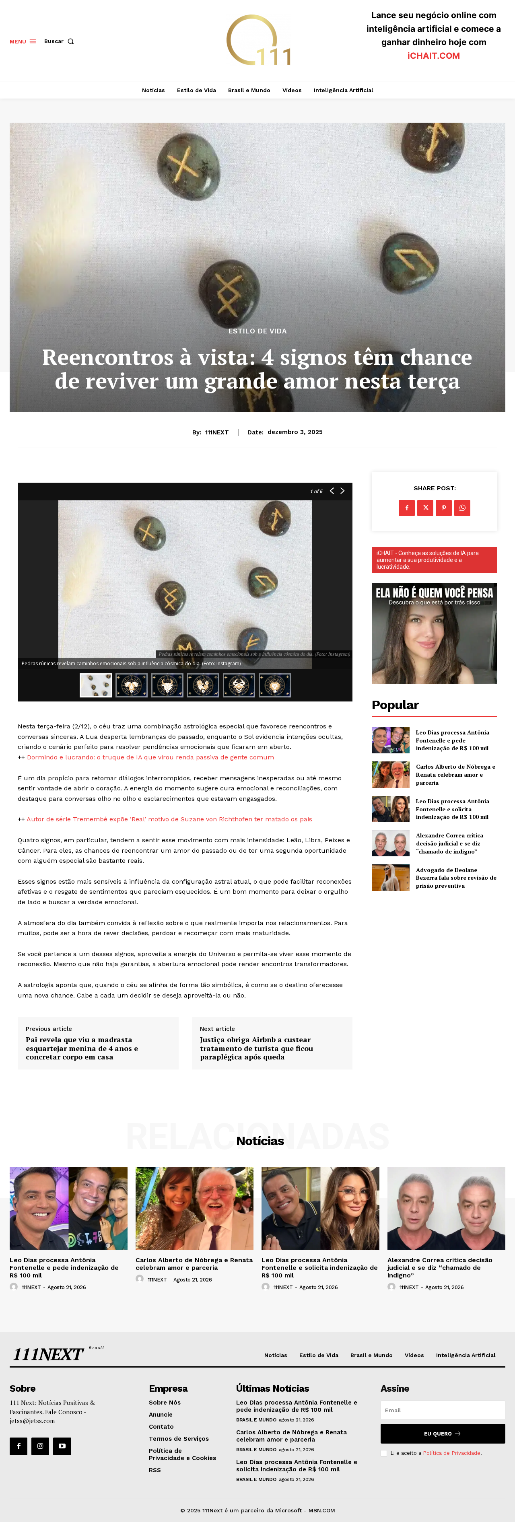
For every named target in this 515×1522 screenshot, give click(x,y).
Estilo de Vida (258, 331)
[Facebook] (407, 508)
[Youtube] (62, 1446)
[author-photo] (15, 1287)
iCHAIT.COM (434, 56)
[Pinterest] (444, 508)
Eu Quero (438, 1434)
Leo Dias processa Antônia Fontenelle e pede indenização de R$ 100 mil (452, 740)
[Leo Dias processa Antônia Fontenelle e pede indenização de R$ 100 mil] (390, 740)
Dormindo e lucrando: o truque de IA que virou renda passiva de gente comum (150, 757)
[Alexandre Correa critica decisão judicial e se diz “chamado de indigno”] (390, 843)
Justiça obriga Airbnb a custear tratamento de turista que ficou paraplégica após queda (256, 1048)
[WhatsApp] (462, 508)
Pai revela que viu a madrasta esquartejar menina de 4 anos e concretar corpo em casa (82, 1048)
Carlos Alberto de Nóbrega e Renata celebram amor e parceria (455, 774)
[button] (60, 41)
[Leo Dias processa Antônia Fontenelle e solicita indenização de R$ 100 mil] (390, 809)
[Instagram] (40, 1446)
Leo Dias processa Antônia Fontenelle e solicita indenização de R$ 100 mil (452, 809)
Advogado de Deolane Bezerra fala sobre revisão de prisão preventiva (456, 877)
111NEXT (217, 432)
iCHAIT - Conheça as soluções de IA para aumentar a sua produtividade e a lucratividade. (428, 560)
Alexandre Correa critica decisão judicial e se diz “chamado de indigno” (449, 843)
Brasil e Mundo (256, 1420)
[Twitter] (425, 508)
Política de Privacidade (451, 1453)
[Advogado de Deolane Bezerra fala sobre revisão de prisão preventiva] (390, 877)
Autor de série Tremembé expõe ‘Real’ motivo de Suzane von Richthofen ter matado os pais (169, 819)
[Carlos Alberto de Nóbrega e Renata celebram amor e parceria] (390, 774)
